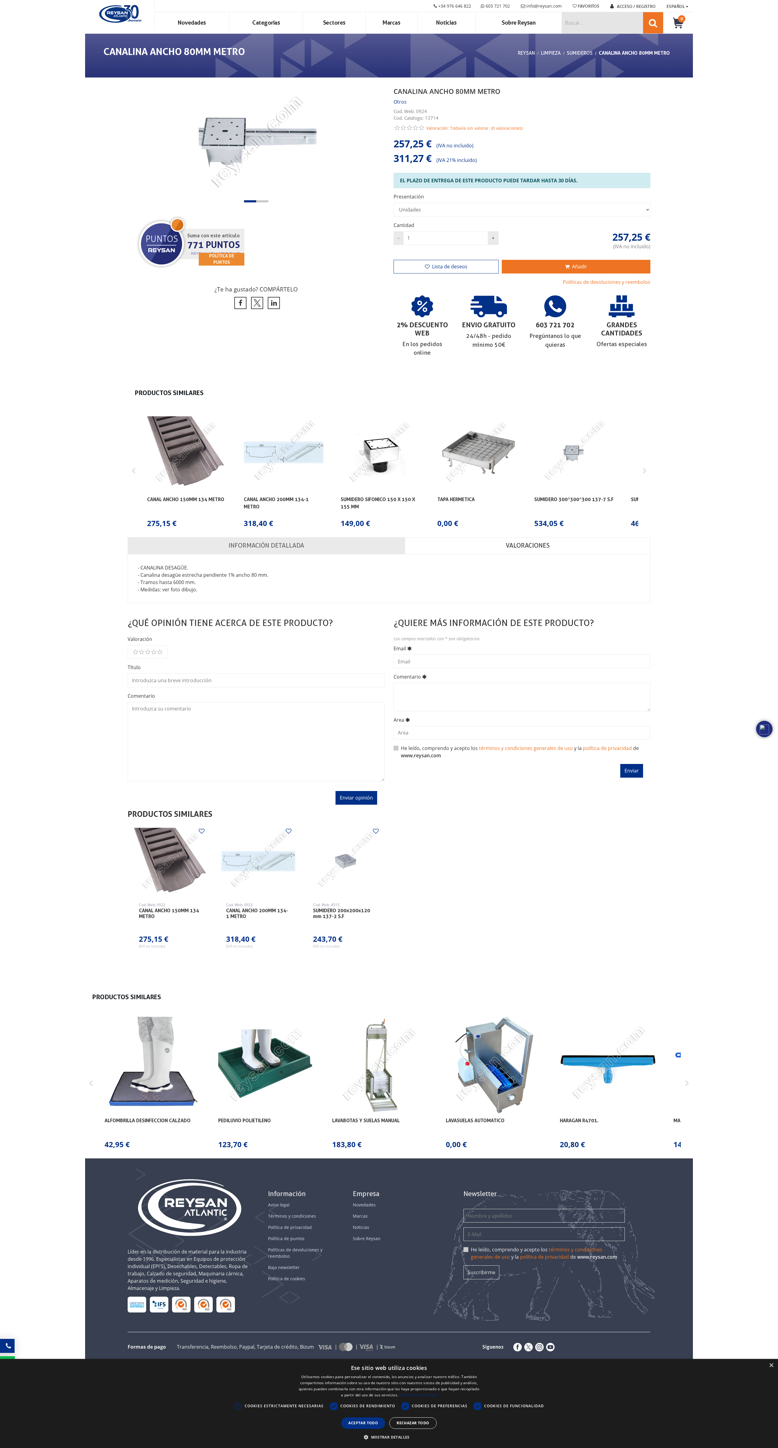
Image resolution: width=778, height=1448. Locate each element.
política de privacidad (607, 748)
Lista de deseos (449, 266)
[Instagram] (538, 1347)
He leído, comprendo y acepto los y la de (544, 1253)
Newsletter (480, 1194)
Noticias (446, 22)
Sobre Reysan (366, 1238)
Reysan (526, 53)
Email (400, 648)
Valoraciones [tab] (528, 545)
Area (399, 720)
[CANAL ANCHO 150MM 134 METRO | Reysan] (171, 861)
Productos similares (170, 814)
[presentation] (138, 145)
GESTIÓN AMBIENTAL (225, 1304)
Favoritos (588, 6)
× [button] (771, 1365)
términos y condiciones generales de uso (526, 748)
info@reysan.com (544, 6)
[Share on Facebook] (239, 303)
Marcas (391, 22)
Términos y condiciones (292, 1216)
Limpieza (551, 53)
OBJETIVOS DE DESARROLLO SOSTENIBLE (137, 1304)
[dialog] (389, 1403)
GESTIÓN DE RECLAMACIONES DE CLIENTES (181, 1304)
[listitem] (187, 470)
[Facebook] (516, 1347)
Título (134, 667)
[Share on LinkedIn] (273, 303)
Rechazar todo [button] (413, 1423)
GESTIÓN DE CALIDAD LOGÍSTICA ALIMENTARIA (159, 1304)
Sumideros (580, 53)
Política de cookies (286, 1278)
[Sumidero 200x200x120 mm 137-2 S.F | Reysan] (345, 861)
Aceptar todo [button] (363, 1423)
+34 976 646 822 (454, 6)
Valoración (140, 639)
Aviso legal (279, 1205)
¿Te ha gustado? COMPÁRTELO (256, 289)
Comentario (141, 696)
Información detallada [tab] (266, 545)
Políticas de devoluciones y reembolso (606, 282)
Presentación (409, 196)
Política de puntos (286, 1238)
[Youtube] (549, 1347)
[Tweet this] (256, 303)
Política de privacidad (290, 1227)
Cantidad (404, 225)
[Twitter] (527, 1347)
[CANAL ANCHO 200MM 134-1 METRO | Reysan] (258, 861)
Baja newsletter (284, 1267)
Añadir (579, 266)
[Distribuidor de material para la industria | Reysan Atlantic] (120, 14)
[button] (250, 201)
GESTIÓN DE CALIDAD (203, 1304)
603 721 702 (497, 6)
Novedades (192, 22)
